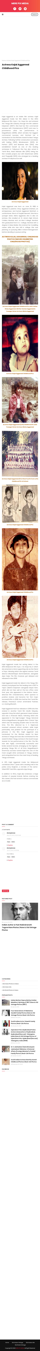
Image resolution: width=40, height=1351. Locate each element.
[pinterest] (25, 8)
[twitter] (20, 8)
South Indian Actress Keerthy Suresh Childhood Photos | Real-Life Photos (24, 1061)
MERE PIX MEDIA (20, 3)
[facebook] (14, 8)
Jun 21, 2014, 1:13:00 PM (13, 850)
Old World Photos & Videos (10, 990)
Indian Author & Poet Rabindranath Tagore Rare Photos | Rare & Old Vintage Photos (19, 927)
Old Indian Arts (7, 987)
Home (3, 60)
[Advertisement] (20, 37)
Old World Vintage (20, 1345)
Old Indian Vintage (17, 1342)
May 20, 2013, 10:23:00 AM (14, 835)
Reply (8, 842)
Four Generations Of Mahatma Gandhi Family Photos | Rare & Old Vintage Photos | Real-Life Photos (23, 1013)
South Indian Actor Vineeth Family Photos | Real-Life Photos (23, 1022)
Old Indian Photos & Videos (11, 984)
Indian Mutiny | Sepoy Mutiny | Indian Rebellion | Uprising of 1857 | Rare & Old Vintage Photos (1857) (24, 1002)
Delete (13, 842)
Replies (10, 845)
